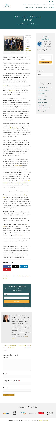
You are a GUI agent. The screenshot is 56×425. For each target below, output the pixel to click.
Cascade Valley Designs (43, 420)
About (29, 4)
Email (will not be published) (11, 381)
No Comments (35, 24)
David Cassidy (14, 128)
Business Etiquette (13, 276)
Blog (45, 7)
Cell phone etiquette (24, 276)
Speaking (51, 4)
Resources (39, 7)
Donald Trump (18, 165)
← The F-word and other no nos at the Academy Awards (9, 348)
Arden (28, 24)
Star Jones (12, 90)
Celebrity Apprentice (28, 51)
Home (24, 4)
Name (5, 374)
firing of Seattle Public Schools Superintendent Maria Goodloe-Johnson (16, 183)
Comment (6, 357)
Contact (51, 7)
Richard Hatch (7, 86)
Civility (5, 278)
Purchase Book (29, 7)
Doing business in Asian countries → (24, 347)
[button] (32, 4)
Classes (44, 4)
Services (36, 4)
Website (5, 388)
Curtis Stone (19, 235)
